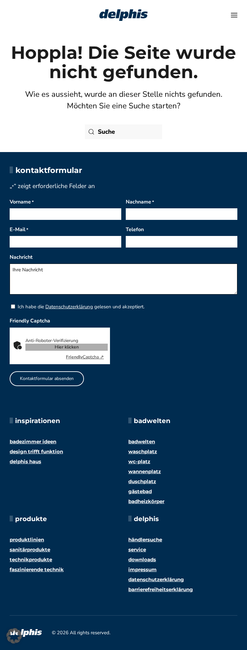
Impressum (142, 569)
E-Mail (19, 229)
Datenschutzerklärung (69, 306)
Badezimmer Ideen (33, 441)
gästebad (140, 491)
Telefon (135, 229)
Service (137, 549)
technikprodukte (31, 559)
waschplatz (142, 451)
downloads (142, 559)
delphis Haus (25, 461)
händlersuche (145, 540)
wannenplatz (144, 471)
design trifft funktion (36, 451)
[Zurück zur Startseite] (123, 15)
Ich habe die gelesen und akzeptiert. (81, 306)
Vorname (22, 201)
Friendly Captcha (30, 320)
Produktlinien (27, 540)
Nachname (140, 201)
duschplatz (142, 481)
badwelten (141, 441)
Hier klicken (67, 347)
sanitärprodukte (30, 549)
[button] (234, 15)
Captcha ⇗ (85, 357)
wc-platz (139, 461)
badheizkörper (146, 501)
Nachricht (21, 257)
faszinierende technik (37, 569)
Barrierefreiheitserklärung (160, 589)
